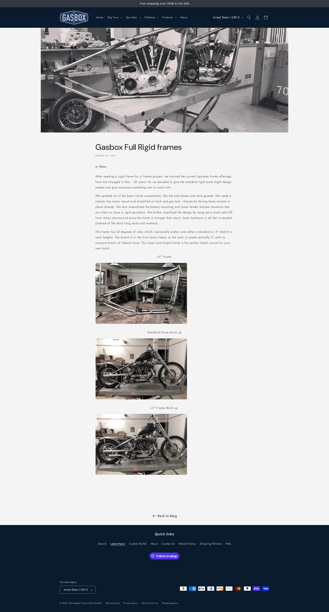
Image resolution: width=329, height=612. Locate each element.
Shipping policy (170, 603)
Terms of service (150, 603)
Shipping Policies (211, 543)
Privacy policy (131, 603)
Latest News (117, 543)
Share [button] (102, 166)
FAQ (228, 543)
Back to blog (167, 515)
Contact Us (168, 543)
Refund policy (113, 603)
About (154, 543)
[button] (114, 17)
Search (102, 543)
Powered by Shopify (92, 603)
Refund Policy (187, 543)
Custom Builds (138, 543)
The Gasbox (75, 603)
